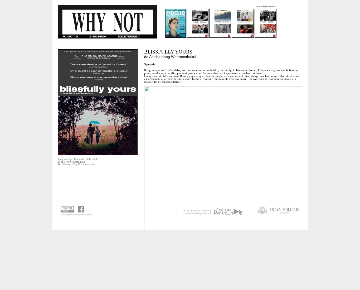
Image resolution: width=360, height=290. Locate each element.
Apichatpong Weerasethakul (172, 57)
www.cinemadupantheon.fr (198, 213)
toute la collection (266, 6)
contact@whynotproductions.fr (77, 214)
